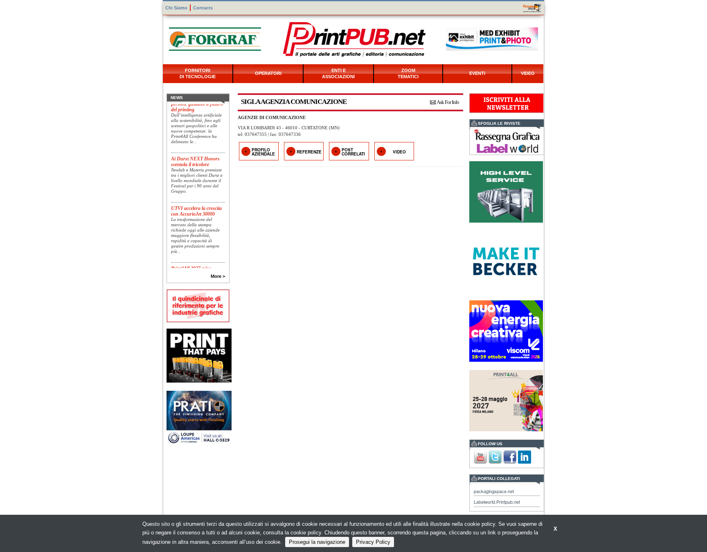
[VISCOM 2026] (506, 330)
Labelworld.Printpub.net (497, 501)
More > (218, 276)
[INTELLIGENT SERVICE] (506, 191)
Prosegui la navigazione (317, 542)
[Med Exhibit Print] (492, 38)
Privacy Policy (373, 542)
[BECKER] (506, 260)
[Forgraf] (215, 38)
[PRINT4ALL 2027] (506, 399)
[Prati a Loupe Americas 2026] (199, 417)
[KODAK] (199, 354)
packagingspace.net (494, 491)
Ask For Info (448, 102)
